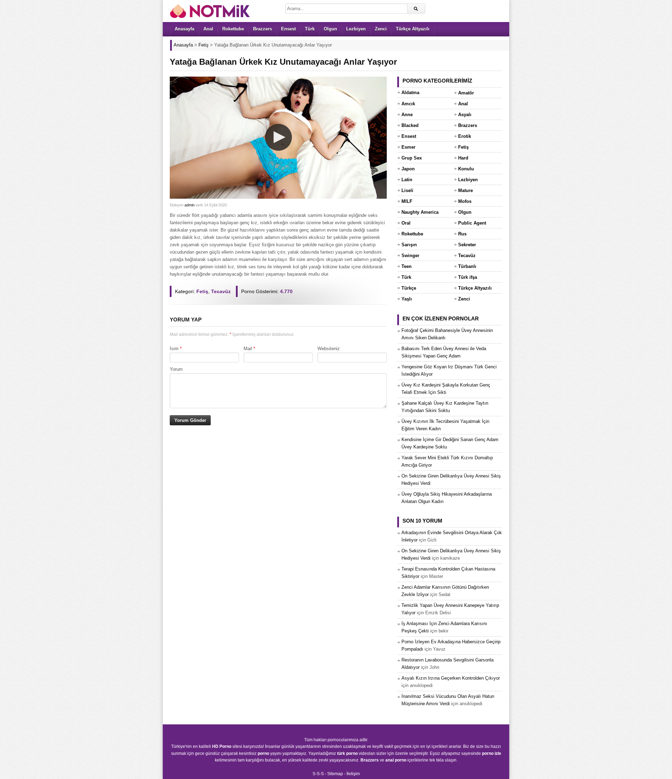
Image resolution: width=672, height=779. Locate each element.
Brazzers (262, 28)
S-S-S (318, 773)
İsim (174, 348)
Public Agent (472, 223)
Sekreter (467, 244)
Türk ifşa (467, 277)
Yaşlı (406, 299)
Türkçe (408, 288)
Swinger (410, 255)
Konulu (466, 168)
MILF (406, 201)
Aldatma (410, 92)
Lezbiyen (356, 28)
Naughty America (420, 212)
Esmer (408, 147)
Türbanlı (467, 266)
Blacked (410, 125)
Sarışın (409, 244)
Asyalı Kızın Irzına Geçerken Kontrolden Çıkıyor (450, 678)
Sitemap (335, 773)
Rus (462, 233)
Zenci (381, 28)
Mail (248, 348)
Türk (310, 28)
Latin (406, 179)
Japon (408, 168)
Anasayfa (184, 28)
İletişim (353, 773)
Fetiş (202, 291)
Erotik (464, 136)
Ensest (288, 28)
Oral (406, 223)
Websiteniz (328, 348)
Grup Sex (411, 158)
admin (189, 205)
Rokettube (233, 28)
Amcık (408, 103)
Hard (463, 158)
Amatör (466, 92)
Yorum (176, 369)
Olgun (330, 28)
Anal (208, 28)
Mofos (464, 201)
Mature (465, 190)
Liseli (407, 190)
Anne (407, 114)
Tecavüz (221, 291)
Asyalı (464, 114)
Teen (406, 266)
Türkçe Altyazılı (412, 28)
